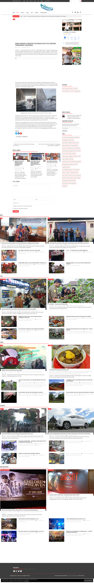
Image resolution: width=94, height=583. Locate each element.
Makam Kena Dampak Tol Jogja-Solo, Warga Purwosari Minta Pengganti (78, 263)
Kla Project (78, 150)
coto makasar (69, 371)
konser (64, 153)
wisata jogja (65, 180)
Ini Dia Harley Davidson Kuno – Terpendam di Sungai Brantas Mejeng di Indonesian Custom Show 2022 (32, 441)
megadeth (71, 156)
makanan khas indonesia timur (85, 371)
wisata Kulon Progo (38, 386)
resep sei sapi (67, 374)
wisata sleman (74, 395)
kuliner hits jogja (40, 330)
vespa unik (78, 175)
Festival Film (39, 520)
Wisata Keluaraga (71, 180)
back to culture (38, 382)
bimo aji (76, 382)
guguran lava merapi (40, 393)
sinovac (64, 172)
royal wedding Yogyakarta (68, 169)
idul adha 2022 (37, 455)
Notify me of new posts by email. (20, 208)
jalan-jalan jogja (66, 150)
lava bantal (82, 393)
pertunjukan (65, 164)
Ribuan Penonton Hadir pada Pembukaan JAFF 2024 (29, 519)
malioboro (37, 383)
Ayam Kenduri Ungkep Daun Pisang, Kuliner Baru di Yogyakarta (78, 316)
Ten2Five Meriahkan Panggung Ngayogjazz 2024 (76, 519)
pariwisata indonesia (67, 161)
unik (63, 175)
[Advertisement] (71, 75)
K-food (21, 310)
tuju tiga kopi (85, 332)
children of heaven (23, 511)
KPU (53, 166)
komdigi (32, 169)
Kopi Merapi (70, 305)
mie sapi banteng (27, 331)
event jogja (39, 168)
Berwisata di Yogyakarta (26, 383)
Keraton (33, 383)
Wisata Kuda (65, 183)
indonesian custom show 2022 (28, 445)
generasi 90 (76, 142)
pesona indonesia (35, 371)
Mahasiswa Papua (18, 169)
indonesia (64, 148)
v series (41, 435)
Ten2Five (79, 521)
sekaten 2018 (76, 169)
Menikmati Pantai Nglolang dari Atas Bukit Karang (12, 370)
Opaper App (81, 305)
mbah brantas (36, 445)
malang (71, 383)
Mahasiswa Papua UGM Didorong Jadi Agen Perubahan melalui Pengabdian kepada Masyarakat (19, 163)
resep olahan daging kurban (66, 372)
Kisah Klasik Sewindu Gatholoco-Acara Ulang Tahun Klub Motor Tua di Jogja (17, 433)
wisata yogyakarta (72, 183)
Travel (35, 0)
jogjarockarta (72, 150)
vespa (73, 175)
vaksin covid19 (68, 175)
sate (71, 374)
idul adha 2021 (76, 371)
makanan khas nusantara (54, 372)
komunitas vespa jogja (73, 332)
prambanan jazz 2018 (73, 164)
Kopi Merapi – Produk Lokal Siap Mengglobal (58, 304)
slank (68, 172)
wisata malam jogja (39, 395)
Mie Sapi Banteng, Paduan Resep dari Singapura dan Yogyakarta (31, 329)
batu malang (82, 382)
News (27, 0)
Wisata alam (37, 385)
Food (38, 0)
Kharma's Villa (39, 319)
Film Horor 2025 (70, 496)
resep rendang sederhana (59, 374)
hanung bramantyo (37, 511)
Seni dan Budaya (47, 0)
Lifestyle (31, 0)
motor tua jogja (36, 435)
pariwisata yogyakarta (76, 161)
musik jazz (73, 535)
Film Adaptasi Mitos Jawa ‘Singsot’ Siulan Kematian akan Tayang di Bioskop (64, 495)
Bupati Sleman (49, 166)
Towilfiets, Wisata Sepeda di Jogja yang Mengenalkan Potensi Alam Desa (32, 380)
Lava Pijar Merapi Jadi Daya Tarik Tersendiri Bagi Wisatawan (31, 392)
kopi (67, 153)
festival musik (70, 140)
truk (77, 172)
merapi (75, 156)
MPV (71, 435)
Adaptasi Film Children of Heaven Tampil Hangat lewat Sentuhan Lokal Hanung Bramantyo (20, 510)
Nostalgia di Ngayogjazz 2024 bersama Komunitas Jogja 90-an (31, 531)
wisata (64, 177)
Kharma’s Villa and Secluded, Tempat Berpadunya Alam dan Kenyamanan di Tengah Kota (30, 317)
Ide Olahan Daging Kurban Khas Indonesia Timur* (59, 369)
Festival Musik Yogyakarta (68, 142)
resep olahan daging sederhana (79, 372)
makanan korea (35, 310)
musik (79, 156)
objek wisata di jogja (89, 393)
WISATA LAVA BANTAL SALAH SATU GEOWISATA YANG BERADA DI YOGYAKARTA (80, 392)
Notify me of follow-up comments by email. (23, 206)
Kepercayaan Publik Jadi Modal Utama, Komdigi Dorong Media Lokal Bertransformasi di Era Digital (35, 163)
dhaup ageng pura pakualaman (73, 137)
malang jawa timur (76, 383)
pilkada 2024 (49, 168)
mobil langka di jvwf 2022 (76, 442)
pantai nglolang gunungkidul (25, 371)
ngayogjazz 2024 (74, 521)
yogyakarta (65, 186)
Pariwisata (71, 158)
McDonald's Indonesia (26, 265)
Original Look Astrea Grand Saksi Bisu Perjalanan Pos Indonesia (24, 145)
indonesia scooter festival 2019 (74, 148)
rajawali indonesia (66, 167)
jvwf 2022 (84, 441)
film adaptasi (29, 511)
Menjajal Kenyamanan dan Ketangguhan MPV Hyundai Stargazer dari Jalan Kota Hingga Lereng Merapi (69, 433)
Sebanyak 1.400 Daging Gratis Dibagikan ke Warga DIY (29, 453)
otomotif (75, 435)
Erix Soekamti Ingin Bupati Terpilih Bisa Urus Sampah (52, 161)
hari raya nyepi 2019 (74, 145)
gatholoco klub (22, 435)
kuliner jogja (65, 156)
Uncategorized (77, 91)
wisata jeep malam (32, 395)
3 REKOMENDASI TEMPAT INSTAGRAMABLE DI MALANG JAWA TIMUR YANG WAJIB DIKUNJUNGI (79, 380)
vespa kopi (91, 332)
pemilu (56, 166)
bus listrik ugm (85, 453)
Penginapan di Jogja (22, 320)
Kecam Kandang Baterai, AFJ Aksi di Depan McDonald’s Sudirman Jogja (32, 263)
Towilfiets (30, 385)
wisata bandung (69, 177)
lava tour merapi (24, 395)
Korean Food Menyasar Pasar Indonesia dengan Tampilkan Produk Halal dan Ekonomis (19, 309)
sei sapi (79, 374)
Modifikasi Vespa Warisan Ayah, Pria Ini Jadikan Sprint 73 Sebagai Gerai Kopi (79, 329)
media (35, 169)
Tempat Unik (72, 172)
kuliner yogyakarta (28, 310)
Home (24, 0)
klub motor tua (29, 435)
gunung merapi (65, 145)
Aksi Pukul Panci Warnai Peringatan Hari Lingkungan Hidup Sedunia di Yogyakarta (49, 145)
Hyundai (69, 435)
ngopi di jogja (65, 158)
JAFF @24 (24, 521)
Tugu (33, 385)
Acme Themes (81, 575)
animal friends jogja (38, 264)
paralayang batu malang (86, 383)
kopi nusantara (72, 153)
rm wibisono (27, 456)
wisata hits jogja (77, 177)
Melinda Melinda (26, 47)
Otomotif (41, 0)
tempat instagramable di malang (76, 385)
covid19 (64, 137)
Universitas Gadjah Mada (20, 171)
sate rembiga (74, 374)
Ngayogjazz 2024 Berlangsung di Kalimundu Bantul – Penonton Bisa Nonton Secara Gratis (79, 532)
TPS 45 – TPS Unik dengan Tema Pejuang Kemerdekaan (76, 250)
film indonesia (77, 496)
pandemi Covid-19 (24, 385)
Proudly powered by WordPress (61, 575)
